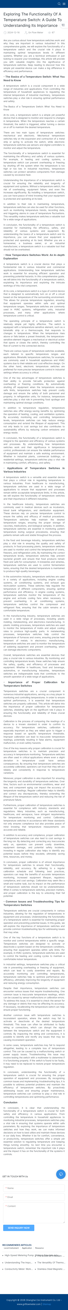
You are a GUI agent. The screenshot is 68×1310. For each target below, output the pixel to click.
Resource (39, 1248)
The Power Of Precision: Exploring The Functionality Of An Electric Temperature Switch (51, 1255)
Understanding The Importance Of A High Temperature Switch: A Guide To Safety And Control (19, 1262)
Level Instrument (11, 1248)
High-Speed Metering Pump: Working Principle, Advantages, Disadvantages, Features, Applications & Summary (33, 1255)
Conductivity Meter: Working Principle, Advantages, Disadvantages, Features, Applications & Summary (19, 1269)
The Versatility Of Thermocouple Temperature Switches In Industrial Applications (51, 1262)
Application (27, 1248)
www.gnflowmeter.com (28, 1304)
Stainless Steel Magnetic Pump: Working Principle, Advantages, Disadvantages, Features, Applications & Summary (51, 1269)
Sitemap (47, 1304)
